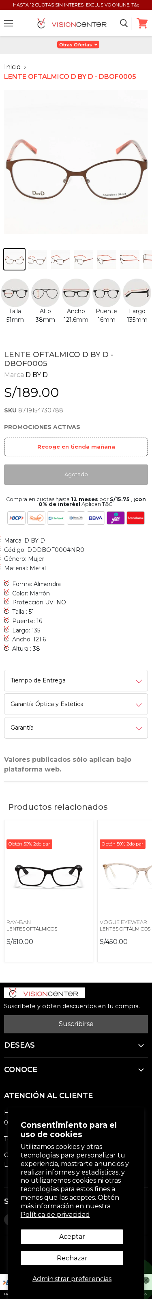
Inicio (12, 67)
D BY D (37, 375)
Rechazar (72, 1258)
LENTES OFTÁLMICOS (31, 929)
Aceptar (72, 1236)
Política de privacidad (55, 1214)
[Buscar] (124, 23)
